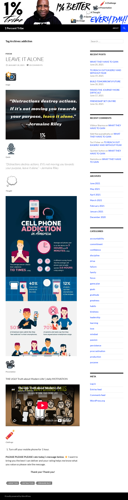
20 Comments (35, 65)
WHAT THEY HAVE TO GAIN (104, 61)
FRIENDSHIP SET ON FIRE (103, 101)
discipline (94, 255)
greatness (94, 300)
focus (9, 54)
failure (93, 266)
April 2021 (95, 194)
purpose (94, 362)
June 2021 (95, 183)
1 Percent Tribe (14, 28)
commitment (96, 244)
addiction (13, 483)
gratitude (94, 294)
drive (92, 261)
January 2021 (96, 211)
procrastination (97, 351)
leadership (95, 317)
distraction (28, 483)
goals (92, 289)
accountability (97, 238)
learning (94, 323)
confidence (95, 249)
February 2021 (97, 206)
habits (93, 306)
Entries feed (96, 389)
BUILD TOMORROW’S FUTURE (105, 81)
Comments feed (97, 395)
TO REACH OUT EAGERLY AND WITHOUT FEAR (105, 71)
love (92, 328)
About (115, 28)
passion (93, 339)
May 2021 (95, 189)
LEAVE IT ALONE (25, 59)
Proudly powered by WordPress (18, 496)
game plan (95, 283)
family (93, 272)
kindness (94, 311)
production (95, 356)
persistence (95, 345)
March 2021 (96, 200)
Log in (93, 383)
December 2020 (98, 217)
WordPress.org (97, 400)
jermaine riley (44, 483)
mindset (94, 334)
